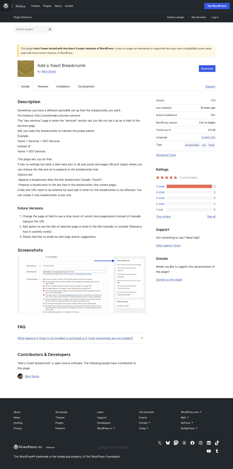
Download (207, 68)
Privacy (18, 428)
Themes (60, 417)
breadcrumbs (192, 145)
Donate (144, 422)
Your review (163, 216)
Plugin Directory (23, 17)
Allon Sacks (49, 71)
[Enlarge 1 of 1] (141, 261)
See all (211, 216)
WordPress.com (191, 412)
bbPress (187, 422)
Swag (143, 428)
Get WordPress (217, 5)
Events (143, 417)
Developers (104, 422)
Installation (63, 86)
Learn (100, 412)
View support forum (168, 245)
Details (25, 86)
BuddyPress (189, 428)
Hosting (18, 422)
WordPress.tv (106, 428)
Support (210, 86)
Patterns (60, 428)
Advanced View (166, 155)
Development (86, 86)
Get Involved (146, 412)
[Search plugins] (49, 29)
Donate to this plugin (169, 279)
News (17, 417)
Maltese (50, 447)
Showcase (61, 412)
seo (204, 145)
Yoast (211, 145)
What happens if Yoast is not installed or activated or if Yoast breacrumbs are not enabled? (75, 338)
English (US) (208, 137)
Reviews (43, 86)
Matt (185, 417)
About (17, 412)
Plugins (59, 422)
